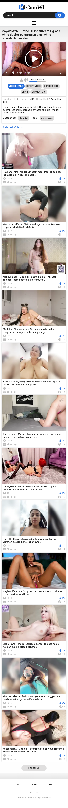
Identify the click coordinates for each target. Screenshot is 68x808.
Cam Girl (23, 118)
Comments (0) (39, 92)
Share (25, 92)
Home (19, 784)
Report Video (33, 86)
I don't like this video (26, 80)
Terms (48, 784)
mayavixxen (47, 118)
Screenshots (51, 86)
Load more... (34, 768)
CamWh (30, 798)
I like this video (21, 80)
